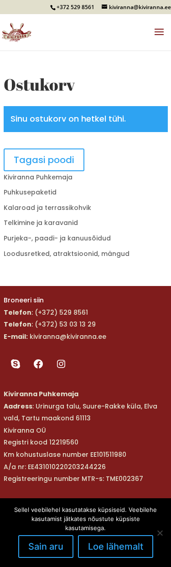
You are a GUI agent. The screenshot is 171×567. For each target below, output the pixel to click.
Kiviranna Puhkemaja (38, 177)
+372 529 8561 (75, 7)
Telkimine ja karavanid (41, 222)
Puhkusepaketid (30, 192)
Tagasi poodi (44, 159)
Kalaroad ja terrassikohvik (47, 207)
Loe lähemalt (115, 546)
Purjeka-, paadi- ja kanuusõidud (57, 238)
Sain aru (45, 546)
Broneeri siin (24, 300)
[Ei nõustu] (159, 532)
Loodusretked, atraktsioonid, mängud (67, 253)
